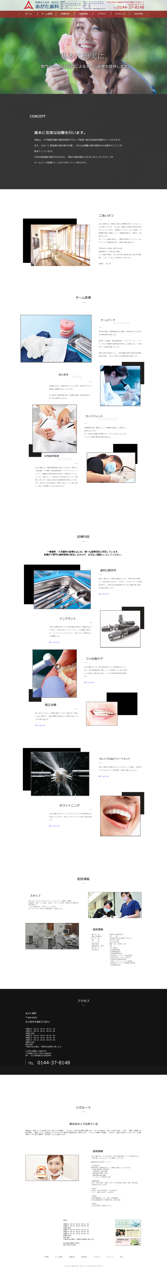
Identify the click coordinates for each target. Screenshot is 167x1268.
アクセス (97, 1257)
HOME (46, 1257)
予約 (121, 1257)
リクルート (109, 1257)
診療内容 (72, 1257)
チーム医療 (58, 1257)
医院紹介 (84, 1257)
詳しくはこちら (104, 594)
